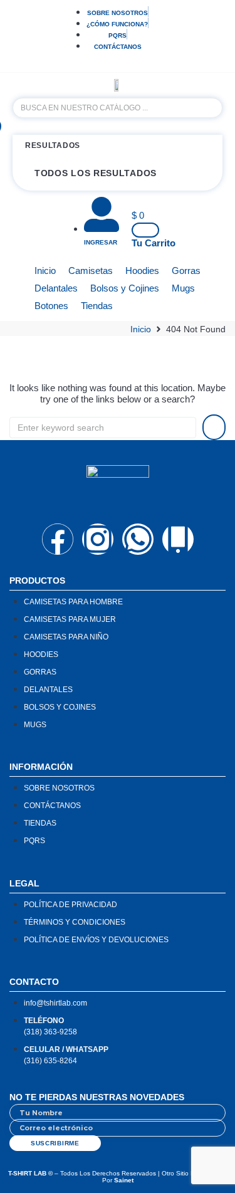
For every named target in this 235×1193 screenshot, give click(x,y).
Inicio (140, 329)
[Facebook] (57, 539)
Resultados (52, 145)
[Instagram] (97, 539)
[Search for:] (102, 427)
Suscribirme (55, 1143)
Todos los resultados (95, 173)
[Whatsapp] (138, 539)
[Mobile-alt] (178, 539)
